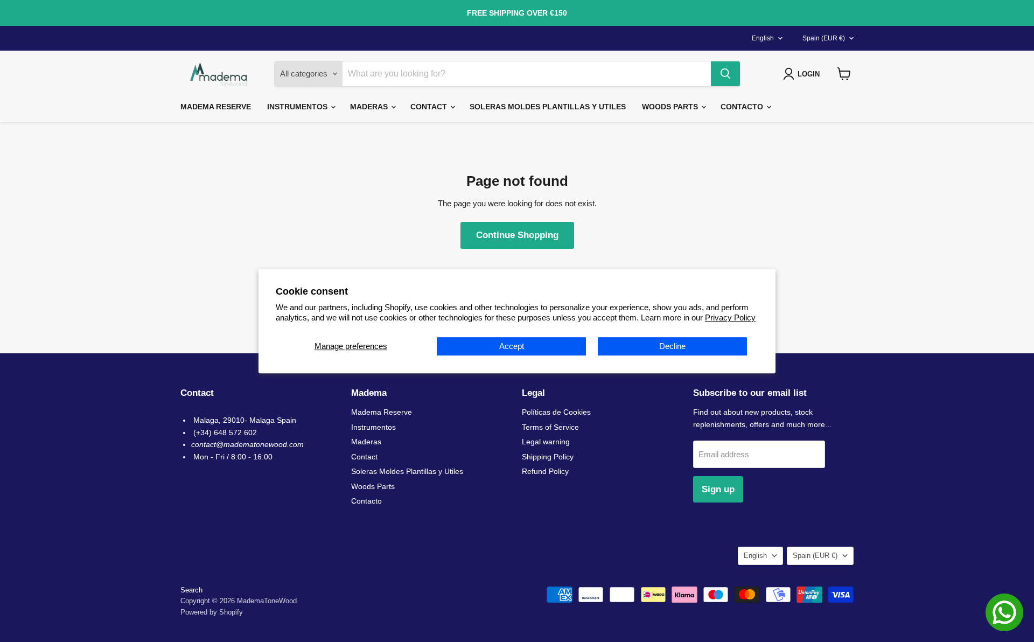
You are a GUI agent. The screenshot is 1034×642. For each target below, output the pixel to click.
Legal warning (546, 441)
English (763, 38)
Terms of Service (550, 427)
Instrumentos (298, 106)
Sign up (718, 489)
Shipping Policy (548, 456)
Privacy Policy (730, 317)
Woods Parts (671, 106)
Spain (823, 38)
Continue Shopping (517, 235)
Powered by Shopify (211, 612)
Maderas (370, 106)
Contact (429, 106)
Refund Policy (545, 471)
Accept (511, 346)
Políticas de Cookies (556, 412)
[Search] (725, 73)
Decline (672, 346)
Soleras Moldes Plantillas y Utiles (548, 106)
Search (191, 590)
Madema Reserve (215, 106)
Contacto (743, 106)
